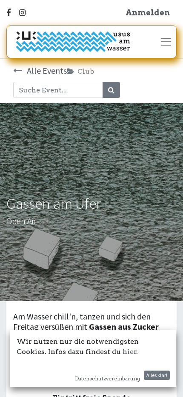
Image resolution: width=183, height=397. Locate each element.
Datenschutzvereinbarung (107, 378)
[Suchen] (111, 90)
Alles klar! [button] (156, 375)
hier (130, 352)
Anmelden (148, 12)
